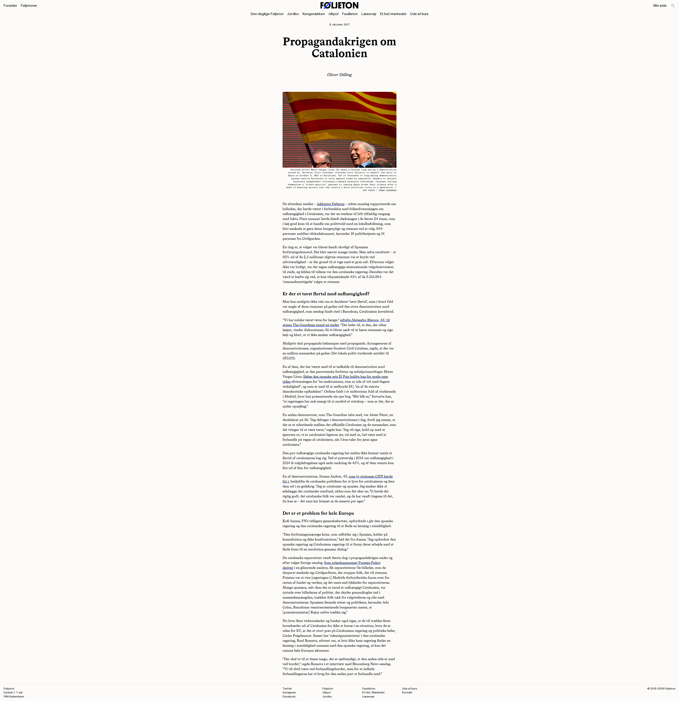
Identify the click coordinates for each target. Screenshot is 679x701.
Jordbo (293, 14)
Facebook (289, 697)
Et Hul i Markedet (373, 692)
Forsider (10, 5)
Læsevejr (368, 14)
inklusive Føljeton (330, 204)
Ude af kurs (419, 14)
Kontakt (407, 692)
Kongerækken (313, 14)
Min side (660, 5)
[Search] (673, 6)
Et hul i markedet (393, 14)
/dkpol (333, 14)
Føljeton (327, 689)
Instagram (289, 692)
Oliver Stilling (339, 74)
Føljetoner (29, 5)
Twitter (287, 689)
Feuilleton (350, 14)
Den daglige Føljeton (267, 14)
